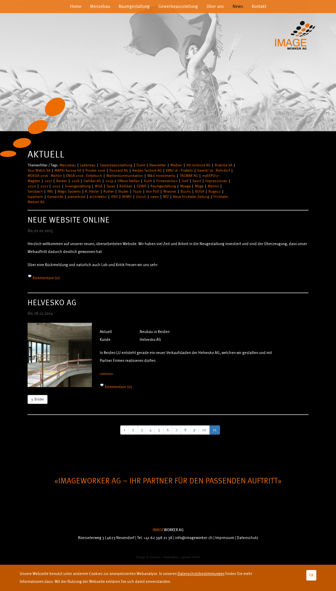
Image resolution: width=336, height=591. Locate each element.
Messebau (100, 6)
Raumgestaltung (134, 6)
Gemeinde (55, 196)
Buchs (186, 191)
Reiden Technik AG (147, 170)
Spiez (111, 186)
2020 (32, 186)
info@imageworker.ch (194, 537)
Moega (185, 186)
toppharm (35, 196)
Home (75, 6)
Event (140, 165)
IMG (50, 191)
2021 (44, 186)
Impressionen (216, 181)
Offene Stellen (128, 181)
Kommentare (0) (46, 278)
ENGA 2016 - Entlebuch (84, 175)
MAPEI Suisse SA (68, 170)
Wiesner (169, 191)
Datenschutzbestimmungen (200, 573)
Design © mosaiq (148, 557)
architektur (98, 196)
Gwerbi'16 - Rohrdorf (213, 170)
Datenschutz (247, 537)
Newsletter (157, 165)
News (238, 6)
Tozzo (137, 191)
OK (311, 575)
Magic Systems (69, 191)
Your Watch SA (39, 170)
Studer (123, 191)
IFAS (114, 196)
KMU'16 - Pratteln (179, 170)
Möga (199, 186)
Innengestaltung (78, 186)
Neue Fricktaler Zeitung (191, 196)
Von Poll (152, 191)
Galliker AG (92, 181)
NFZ (166, 196)
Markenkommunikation (124, 175)
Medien (176, 165)
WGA (98, 186)
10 (204, 430)
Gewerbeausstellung (178, 6)
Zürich (141, 196)
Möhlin (213, 186)
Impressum (224, 537)
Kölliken (126, 186)
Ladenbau (88, 165)
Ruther (108, 191)
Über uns (215, 6)
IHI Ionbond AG (198, 165)
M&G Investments (161, 175)
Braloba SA (223, 165)
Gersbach (35, 191)
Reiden (61, 181)
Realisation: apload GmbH (182, 557)
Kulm (148, 181)
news (154, 196)
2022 (56, 186)
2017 (48, 181)
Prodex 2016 (95, 170)
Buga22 (214, 191)
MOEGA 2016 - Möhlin (45, 175)
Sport (196, 181)
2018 (75, 181)
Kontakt (259, 6)
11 (215, 430)
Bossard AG (118, 170)
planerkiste (76, 196)
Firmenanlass (166, 181)
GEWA (141, 186)
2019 (109, 181)
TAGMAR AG (189, 175)
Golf (185, 181)
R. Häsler (92, 191)
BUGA (199, 191)
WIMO (127, 196)
